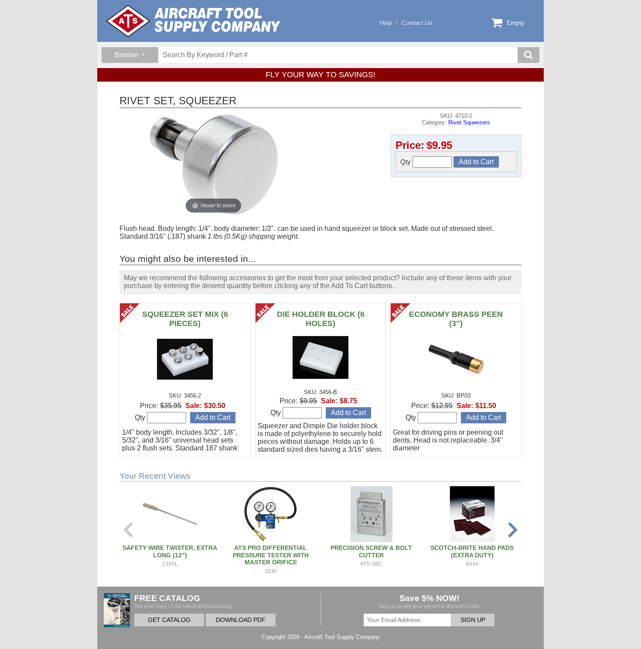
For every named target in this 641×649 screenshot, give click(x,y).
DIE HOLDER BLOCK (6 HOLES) (321, 319)
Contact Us (417, 23)
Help (385, 23)
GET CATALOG (169, 620)
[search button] (528, 55)
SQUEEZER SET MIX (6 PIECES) (185, 319)
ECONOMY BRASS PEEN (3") (456, 319)
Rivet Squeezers (469, 122)
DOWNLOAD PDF (241, 620)
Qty (406, 161)
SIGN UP (472, 620)
